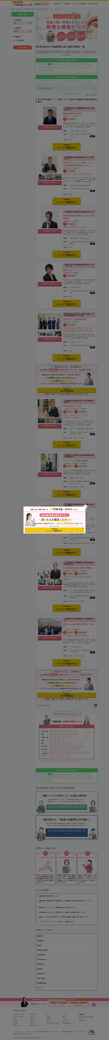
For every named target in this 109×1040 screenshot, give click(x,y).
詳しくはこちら (54, 526)
